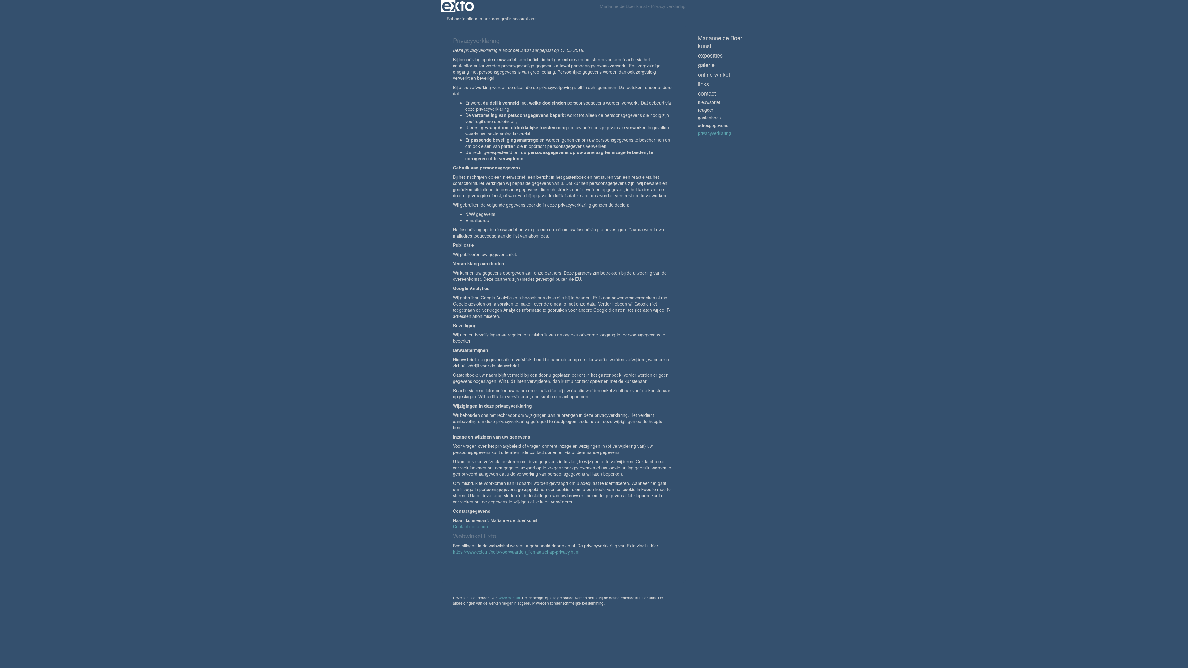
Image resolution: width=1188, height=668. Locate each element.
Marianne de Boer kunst (623, 6)
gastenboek (709, 117)
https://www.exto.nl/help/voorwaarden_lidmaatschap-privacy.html (516, 552)
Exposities (710, 55)
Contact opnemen (470, 526)
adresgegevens (713, 125)
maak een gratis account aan (508, 18)
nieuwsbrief (709, 102)
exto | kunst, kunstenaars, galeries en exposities (458, 6)
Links (703, 84)
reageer (705, 110)
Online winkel (714, 74)
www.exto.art (509, 597)
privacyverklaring (714, 133)
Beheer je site (460, 18)
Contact (707, 93)
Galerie (706, 65)
